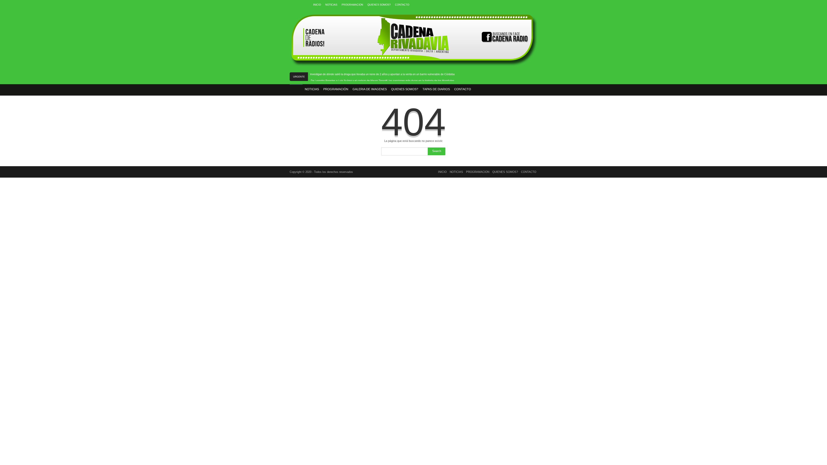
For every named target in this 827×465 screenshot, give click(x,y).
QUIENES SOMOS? (379, 4)
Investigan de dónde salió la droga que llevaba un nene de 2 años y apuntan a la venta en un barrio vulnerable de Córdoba (382, 74)
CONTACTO (402, 4)
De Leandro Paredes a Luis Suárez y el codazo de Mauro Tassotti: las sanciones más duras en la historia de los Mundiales (382, 80)
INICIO (317, 4)
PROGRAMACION (352, 4)
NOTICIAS (331, 4)
